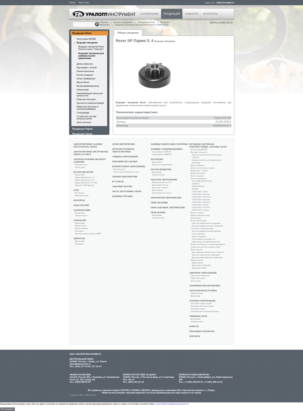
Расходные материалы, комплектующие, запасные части (208, 145)
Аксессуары (80, 167)
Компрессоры (119, 169)
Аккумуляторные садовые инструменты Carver (88, 145)
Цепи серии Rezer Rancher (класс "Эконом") (208, 252)
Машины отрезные (122, 196)
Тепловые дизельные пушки (202, 306)
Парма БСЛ (79, 175)
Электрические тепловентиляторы (205, 311)
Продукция (171, 13)
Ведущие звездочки (87, 42)
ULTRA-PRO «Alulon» (200, 192)
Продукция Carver (82, 134)
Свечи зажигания (198, 234)
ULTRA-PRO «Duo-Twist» (201, 197)
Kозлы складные (85, 75)
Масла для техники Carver (126, 191)
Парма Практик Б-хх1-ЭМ (86, 183)
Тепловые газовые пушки (201, 303)
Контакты (210, 13)
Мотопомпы (157, 190)
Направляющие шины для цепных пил (90, 94)
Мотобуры (79, 193)
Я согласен (7, 409)
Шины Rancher (197, 263)
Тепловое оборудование (202, 301)
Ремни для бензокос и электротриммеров (88, 108)
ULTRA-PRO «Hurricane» (201, 199)
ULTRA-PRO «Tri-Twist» (201, 207)
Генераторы (80, 220)
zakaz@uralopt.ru (225, 2)
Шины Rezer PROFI (199, 268)
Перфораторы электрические (166, 198)
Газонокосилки (82, 210)
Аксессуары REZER (86, 39)
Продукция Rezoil (82, 139)
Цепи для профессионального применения (207, 257)
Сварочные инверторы (200, 275)
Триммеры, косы (198, 316)
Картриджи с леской (87, 67)
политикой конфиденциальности (172, 404)
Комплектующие (82, 195)
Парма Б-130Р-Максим (84, 185)
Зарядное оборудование (125, 157)
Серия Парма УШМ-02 (161, 154)
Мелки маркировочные (88, 86)
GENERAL (196, 184)
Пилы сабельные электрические (168, 207)
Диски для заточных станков (202, 168)
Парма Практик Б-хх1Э (85, 180)
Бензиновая (195, 296)
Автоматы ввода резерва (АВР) (88, 233)
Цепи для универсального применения (206, 255)
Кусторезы (118, 181)
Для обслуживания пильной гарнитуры (206, 231)
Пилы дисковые (159, 203)
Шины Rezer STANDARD (201, 265)
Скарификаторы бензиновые (204, 286)
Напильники (83, 89)
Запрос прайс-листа (221, 22)
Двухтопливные (81, 228)
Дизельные (79, 231)
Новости (191, 13)
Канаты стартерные (199, 236)
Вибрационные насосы (161, 182)
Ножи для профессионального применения (207, 226)
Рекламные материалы (201, 331)
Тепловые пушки (198, 309)
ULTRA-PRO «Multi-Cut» (201, 202)
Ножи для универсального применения (206, 223)
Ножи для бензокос (86, 99)
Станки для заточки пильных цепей (86, 117)
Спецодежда (83, 112)
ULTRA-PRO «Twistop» (200, 210)
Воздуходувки (81, 205)
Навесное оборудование (162, 164)
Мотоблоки (157, 159)
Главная (72, 2)
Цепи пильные (84, 122)
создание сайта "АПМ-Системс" (83, 395)
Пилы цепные (158, 212)
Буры (76, 190)
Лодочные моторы (122, 186)
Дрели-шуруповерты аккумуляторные (123, 150)
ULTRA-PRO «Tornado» (200, 205)
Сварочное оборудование (203, 273)
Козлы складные (197, 176)
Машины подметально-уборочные (169, 144)
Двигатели (79, 238)
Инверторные (80, 226)
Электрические (81, 164)
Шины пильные (197, 260)
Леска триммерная (86, 78)
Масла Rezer (83, 82)
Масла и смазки (197, 213)
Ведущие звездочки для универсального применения (142, 25)
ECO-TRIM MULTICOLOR (202, 181)
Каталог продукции (122, 22)
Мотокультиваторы (161, 169)
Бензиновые (80, 213)
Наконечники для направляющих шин (206, 242)
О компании (149, 13)
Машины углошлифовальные (167, 149)
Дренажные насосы (160, 185)
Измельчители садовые (124, 161)
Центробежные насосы (161, 193)
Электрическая (197, 293)
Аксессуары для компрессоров (126, 172)
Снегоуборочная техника (203, 291)
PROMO (195, 189)
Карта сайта (84, 2)
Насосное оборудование (164, 180)
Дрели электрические (123, 144)
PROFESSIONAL (198, 186)
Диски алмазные (85, 64)
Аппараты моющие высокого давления (90, 160)
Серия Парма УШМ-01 (161, 152)
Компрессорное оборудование (128, 166)
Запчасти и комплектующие (90, 103)
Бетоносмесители (83, 172)
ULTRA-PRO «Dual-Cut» (201, 194)
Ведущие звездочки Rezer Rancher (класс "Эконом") (91, 47)
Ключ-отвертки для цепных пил (203, 239)
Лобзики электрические (124, 177)
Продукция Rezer (146, 22)
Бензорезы (79, 200)
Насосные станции (160, 187)
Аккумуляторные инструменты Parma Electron (91, 153)
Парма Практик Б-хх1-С (85, 177)
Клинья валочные (85, 71)
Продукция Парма (82, 128)
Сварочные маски (198, 278)
